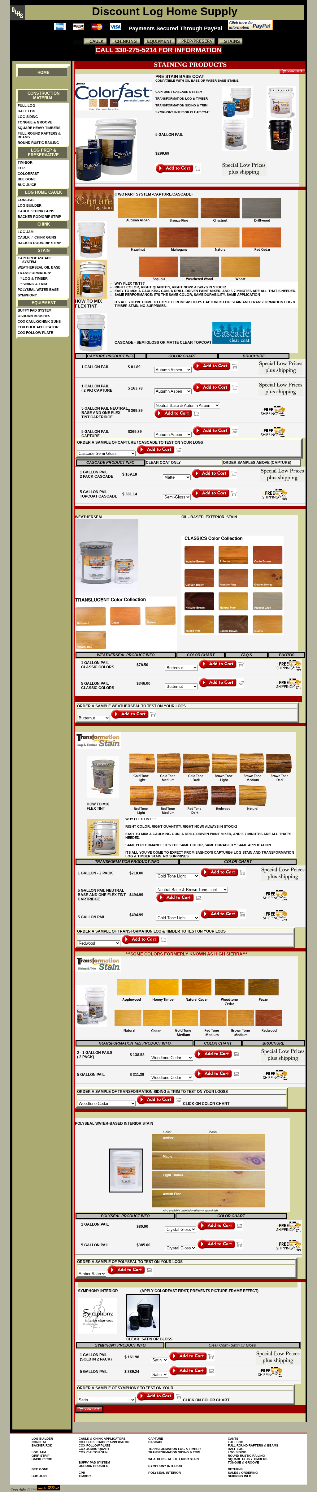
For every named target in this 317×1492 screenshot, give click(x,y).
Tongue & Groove (35, 122)
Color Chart (182, 356)
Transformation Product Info (127, 862)
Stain (44, 250)
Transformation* (34, 273)
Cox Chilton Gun (93, 1452)
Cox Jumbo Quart (94, 1449)
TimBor (85, 1476)
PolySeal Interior (164, 1472)
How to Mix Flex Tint (88, 303)
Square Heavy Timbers (39, 128)
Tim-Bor (25, 162)
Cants (233, 1438)
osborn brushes (93, 1466)
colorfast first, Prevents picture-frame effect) (206, 1291)
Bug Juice (27, 185)
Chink (43, 224)
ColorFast (28, 173)
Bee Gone (27, 179)
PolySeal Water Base (38, 289)
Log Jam (25, 232)
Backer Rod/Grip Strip (39, 216)
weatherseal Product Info (125, 655)
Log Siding (28, 117)
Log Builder (29, 205)
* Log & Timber (33, 278)
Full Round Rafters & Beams (39, 135)
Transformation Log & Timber (181, 98)
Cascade (155, 1442)
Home (43, 72)
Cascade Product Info (110, 462)
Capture (155, 1438)
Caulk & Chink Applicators (102, 1438)
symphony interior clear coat (182, 112)
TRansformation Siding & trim (181, 105)
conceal (39, 1442)
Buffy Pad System (34, 310)
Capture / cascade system (178, 91)
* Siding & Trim (32, 284)
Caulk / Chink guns (36, 211)
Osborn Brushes (34, 316)
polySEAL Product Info (125, 1216)
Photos (286, 655)
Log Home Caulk (43, 192)
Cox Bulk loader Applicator (104, 1442)
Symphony (27, 295)
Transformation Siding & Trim (174, 1452)
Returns (235, 1469)
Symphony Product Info (120, 1345)
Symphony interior (165, 1466)
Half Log (27, 111)
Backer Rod (42, 1445)
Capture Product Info (110, 356)
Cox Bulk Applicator (38, 327)
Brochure (254, 356)
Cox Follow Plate (35, 332)
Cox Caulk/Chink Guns (39, 321)
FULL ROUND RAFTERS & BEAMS (253, 1445)
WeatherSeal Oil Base (39, 267)
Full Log (26, 105)
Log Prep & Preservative (43, 152)
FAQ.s (246, 655)
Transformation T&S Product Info (134, 1043)
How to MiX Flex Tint (98, 806)
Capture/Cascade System (35, 260)
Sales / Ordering (243, 1472)
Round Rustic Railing (38, 142)
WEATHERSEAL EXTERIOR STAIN (173, 1459)
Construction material (43, 95)
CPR (21, 168)
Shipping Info (239, 1476)
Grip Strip (41, 1455)
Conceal (26, 200)
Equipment (44, 302)
